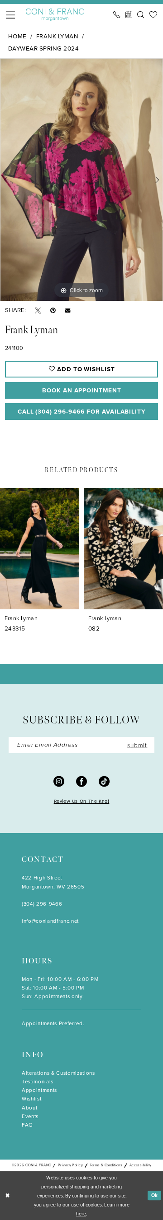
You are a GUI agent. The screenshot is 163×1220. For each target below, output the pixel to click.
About (29, 1108)
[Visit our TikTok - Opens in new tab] (104, 781)
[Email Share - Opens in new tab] (68, 310)
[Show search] (140, 14)
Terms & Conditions (106, 1165)
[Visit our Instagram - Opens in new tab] (59, 781)
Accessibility (140, 1165)
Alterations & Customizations (58, 1073)
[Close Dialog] (7, 1196)
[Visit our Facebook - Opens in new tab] (81, 781)
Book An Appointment (81, 390)
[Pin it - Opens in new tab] (53, 310)
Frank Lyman (57, 36)
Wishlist (31, 1099)
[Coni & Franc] (55, 15)
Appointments (39, 1090)
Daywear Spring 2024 (43, 48)
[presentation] (39, 548)
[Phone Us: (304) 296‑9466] (116, 14)
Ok (154, 1195)
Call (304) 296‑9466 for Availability (82, 411)
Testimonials (37, 1082)
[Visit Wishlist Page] (153, 14)
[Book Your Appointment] (129, 14)
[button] (11, 14)
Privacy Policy (70, 1165)
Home (17, 36)
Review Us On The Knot (82, 801)
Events (30, 1116)
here (81, 1213)
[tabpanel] (81, 180)
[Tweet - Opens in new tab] (37, 310)
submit (137, 744)
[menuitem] (11, 14)
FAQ (27, 1125)
